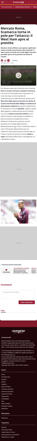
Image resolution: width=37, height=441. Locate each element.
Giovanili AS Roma (6, 394)
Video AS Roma (5, 403)
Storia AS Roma (6, 386)
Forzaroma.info (6, 7)
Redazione (4, 408)
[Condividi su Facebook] (5, 60)
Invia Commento (27, 302)
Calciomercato (5, 377)
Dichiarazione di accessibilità (10, 434)
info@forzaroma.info (7, 363)
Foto (2, 401)
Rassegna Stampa (6, 406)
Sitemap (3, 427)
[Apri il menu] (2, 2)
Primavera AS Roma (7, 389)
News (3, 374)
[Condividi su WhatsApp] (2, 60)
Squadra (4, 379)
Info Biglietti (5, 399)
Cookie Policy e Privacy (8, 432)
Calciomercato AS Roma (22, 7)
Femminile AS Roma (7, 391)
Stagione (4, 384)
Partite (3, 382)
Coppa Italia (5, 396)
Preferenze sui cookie (7, 437)
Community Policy (6, 430)
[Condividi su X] (8, 60)
